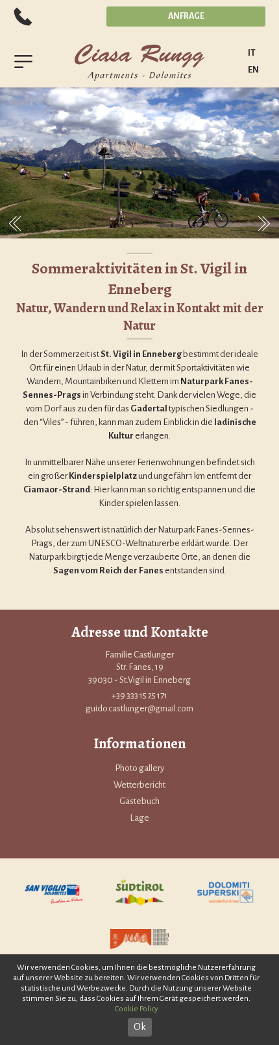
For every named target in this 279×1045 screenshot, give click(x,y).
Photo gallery (139, 768)
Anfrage (186, 16)
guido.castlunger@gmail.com (139, 708)
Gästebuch (139, 801)
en (253, 70)
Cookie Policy (136, 1009)
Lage (139, 818)
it (252, 53)
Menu (23, 61)
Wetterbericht (139, 785)
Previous (14, 223)
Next (264, 223)
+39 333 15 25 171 (23, 16)
